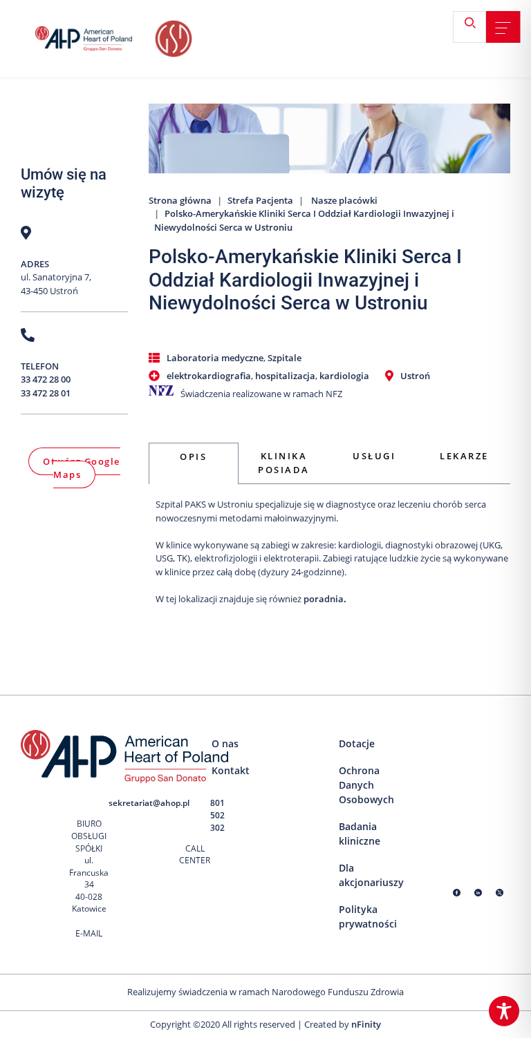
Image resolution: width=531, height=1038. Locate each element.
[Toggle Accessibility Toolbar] (504, 1011)
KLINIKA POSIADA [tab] (284, 463)
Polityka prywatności (368, 916)
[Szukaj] (475, 28)
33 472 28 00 (46, 379)
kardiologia (344, 375)
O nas (225, 743)
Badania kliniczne (359, 833)
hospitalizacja (285, 375)
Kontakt (231, 770)
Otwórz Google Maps (81, 468)
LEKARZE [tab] (464, 456)
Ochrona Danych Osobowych (366, 785)
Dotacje (357, 743)
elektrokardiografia (209, 375)
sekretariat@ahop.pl (149, 803)
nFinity (366, 1024)
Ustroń (415, 375)
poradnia (324, 599)
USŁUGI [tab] (374, 456)
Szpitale (284, 358)
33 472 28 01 (46, 393)
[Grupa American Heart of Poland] (93, 38)
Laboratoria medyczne (215, 358)
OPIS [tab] (193, 456)
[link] (503, 28)
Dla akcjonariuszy (371, 875)
